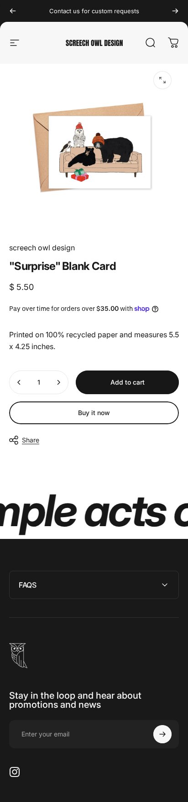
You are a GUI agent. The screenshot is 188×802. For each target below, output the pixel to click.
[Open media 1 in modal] (162, 80)
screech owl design (42, 247)
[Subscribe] (162, 734)
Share (30, 440)
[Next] (175, 11)
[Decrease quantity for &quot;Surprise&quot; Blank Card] (19, 382)
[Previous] (13, 11)
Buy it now (94, 412)
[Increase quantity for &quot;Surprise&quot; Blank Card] (58, 382)
